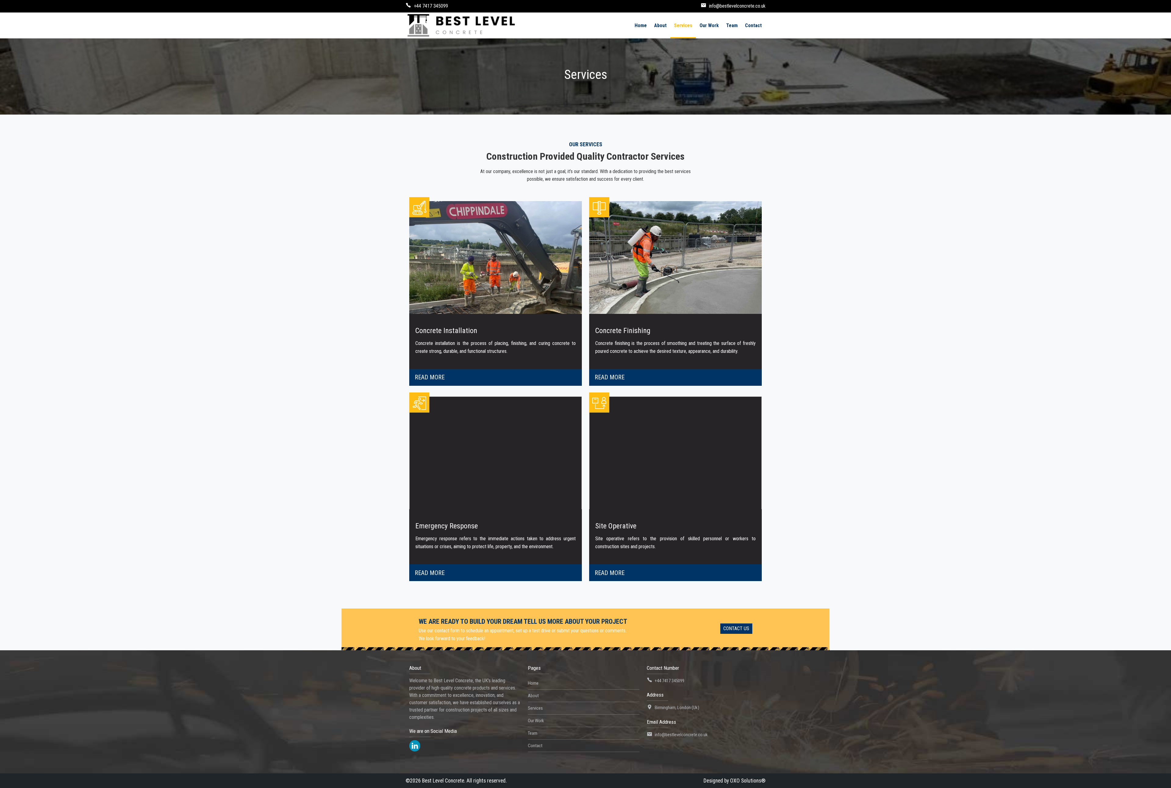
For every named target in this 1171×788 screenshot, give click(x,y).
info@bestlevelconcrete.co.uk (737, 6)
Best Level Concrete (443, 781)
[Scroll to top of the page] (1162, 783)
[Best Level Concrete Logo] (461, 25)
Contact (535, 745)
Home (533, 683)
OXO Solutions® (747, 781)
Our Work (536, 720)
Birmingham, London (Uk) (677, 707)
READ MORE (430, 377)
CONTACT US (736, 628)
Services (535, 708)
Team (532, 733)
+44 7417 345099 (431, 6)
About (533, 695)
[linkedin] (414, 745)
